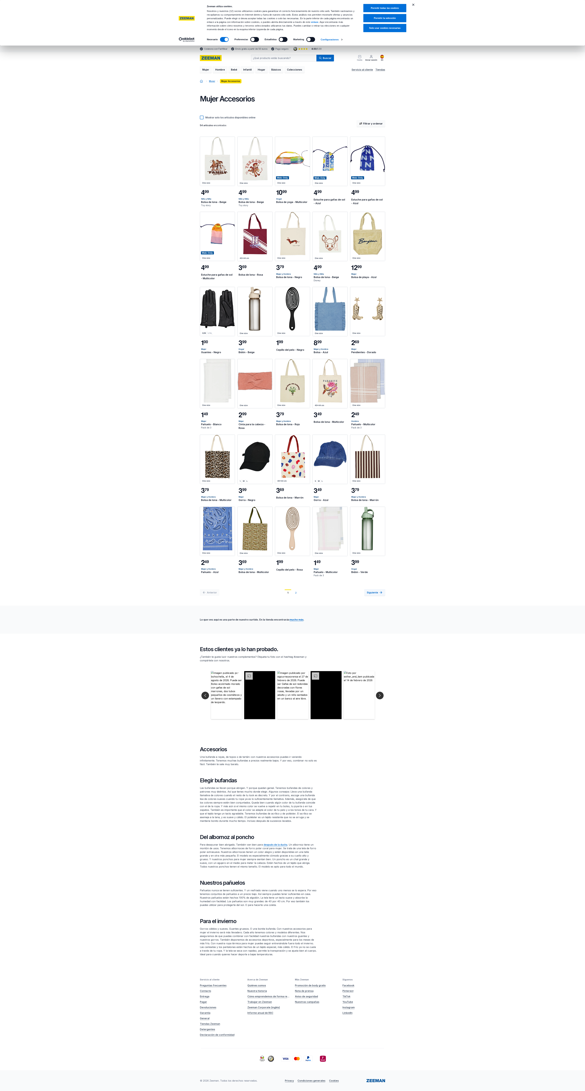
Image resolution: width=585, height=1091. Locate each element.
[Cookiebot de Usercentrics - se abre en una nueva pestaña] (186, 39)
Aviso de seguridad (306, 996)
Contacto (205, 990)
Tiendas (380, 69)
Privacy (289, 1080)
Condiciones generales (311, 1080)
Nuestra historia (257, 990)
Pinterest (347, 990)
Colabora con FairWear (215, 49)
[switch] (254, 39)
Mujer (205, 69)
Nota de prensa (304, 990)
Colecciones (294, 69)
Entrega (204, 996)
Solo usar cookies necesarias (385, 28)
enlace (314, 22)
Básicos (276, 69)
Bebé (234, 69)
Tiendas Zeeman (210, 1023)
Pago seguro (282, 49)
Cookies (334, 1080)
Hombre (220, 69)
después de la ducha (275, 844)
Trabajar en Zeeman (259, 1001)
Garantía (205, 1012)
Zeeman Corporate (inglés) (263, 1007)
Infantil (247, 69)
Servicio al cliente (362, 69)
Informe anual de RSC (260, 1012)
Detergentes (207, 1029)
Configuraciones (330, 39)
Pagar (203, 1001)
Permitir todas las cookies (385, 8)
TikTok (346, 996)
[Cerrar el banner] (413, 5)
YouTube (347, 1001)
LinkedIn (347, 1012)
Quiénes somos (256, 985)
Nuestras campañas (307, 1001)
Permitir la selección (385, 18)
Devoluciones (208, 1007)
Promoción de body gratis (310, 985)
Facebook (348, 985)
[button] (226, 695)
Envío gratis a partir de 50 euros (251, 49)
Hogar (261, 69)
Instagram (348, 1007)
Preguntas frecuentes (213, 985)
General (204, 1018)
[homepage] (201, 81)
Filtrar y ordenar (373, 123)
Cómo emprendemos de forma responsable (268, 996)
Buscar (327, 58)
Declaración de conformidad (217, 1034)
